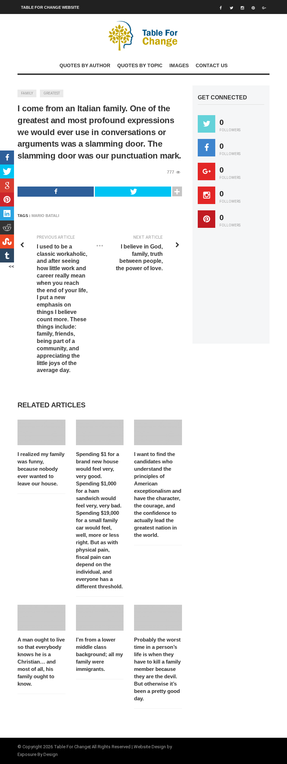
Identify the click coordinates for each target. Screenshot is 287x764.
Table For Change (72, 746)
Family (27, 93)
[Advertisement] (242, 289)
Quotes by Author (84, 65)
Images (179, 65)
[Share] (56, 192)
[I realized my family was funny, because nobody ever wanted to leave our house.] (41, 433)
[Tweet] (133, 192)
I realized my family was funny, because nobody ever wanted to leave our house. (41, 468)
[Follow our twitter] (206, 124)
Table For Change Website (50, 7)
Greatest (51, 93)
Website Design (150, 746)
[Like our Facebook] (206, 147)
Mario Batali (45, 215)
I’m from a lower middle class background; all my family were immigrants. (99, 654)
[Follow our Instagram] (206, 195)
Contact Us (211, 65)
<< (11, 266)
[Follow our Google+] (206, 171)
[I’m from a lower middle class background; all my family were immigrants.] (100, 618)
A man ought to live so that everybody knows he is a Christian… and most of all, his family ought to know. (41, 662)
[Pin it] (206, 219)
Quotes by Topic (139, 65)
